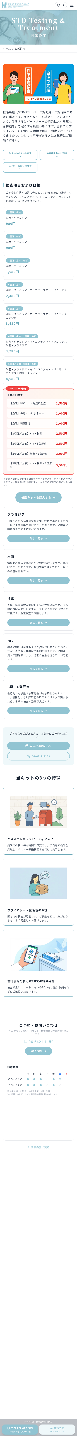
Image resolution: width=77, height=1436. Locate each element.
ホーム (7, 48)
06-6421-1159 (41, 756)
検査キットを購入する (36, 497)
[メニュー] (71, 5)
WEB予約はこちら (41, 746)
